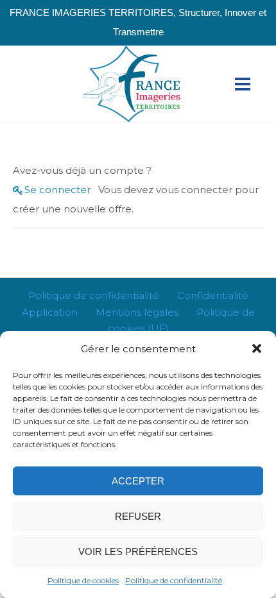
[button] (256, 348)
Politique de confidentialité (173, 580)
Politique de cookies (83, 580)
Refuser (138, 516)
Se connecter (57, 190)
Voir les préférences (138, 551)
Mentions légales (137, 312)
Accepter (138, 480)
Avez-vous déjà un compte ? (82, 170)
